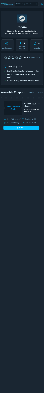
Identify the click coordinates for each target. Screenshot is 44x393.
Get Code (22, 128)
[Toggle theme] (42, 4)
